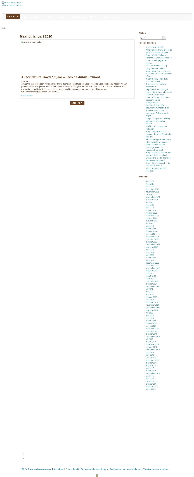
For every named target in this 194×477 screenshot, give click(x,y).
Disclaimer (59, 469)
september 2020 (153, 307)
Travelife (49, 426)
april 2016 (150, 378)
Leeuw (80, 421)
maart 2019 (151, 341)
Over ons (117, 17)
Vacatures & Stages (139, 439)
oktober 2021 (151, 284)
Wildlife (48, 17)
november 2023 (152, 239)
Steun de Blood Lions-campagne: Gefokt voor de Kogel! (157, 113)
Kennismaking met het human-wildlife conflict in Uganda (159, 140)
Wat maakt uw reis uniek (138, 419)
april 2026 (150, 186)
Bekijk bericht (27, 95)
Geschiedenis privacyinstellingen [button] (125, 469)
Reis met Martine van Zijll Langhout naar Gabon (156, 67)
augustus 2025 (152, 199)
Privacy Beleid (72, 469)
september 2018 (153, 349)
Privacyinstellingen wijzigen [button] (94, 469)
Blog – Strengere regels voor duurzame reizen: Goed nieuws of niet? (159, 73)
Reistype (62, 17)
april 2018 (150, 355)
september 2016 (153, 373)
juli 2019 (149, 339)
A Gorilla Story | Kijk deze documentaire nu (157, 80)
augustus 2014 (152, 386)
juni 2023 (150, 249)
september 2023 (153, 244)
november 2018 (152, 344)
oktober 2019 (151, 334)
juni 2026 (150, 181)
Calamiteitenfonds (53, 423)
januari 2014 (151, 389)
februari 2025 (151, 213)
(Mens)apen (83, 423)
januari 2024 (151, 234)
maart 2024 (151, 228)
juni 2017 (150, 368)
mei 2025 (150, 205)
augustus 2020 (152, 310)
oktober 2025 (151, 194)
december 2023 (152, 236)
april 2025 (150, 207)
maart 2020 (151, 320)
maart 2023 (151, 257)
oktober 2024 (151, 218)
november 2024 (152, 215)
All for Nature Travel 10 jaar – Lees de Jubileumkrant (60, 77)
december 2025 (152, 189)
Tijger (80, 418)
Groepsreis (108, 426)
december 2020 (152, 302)
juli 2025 (149, 202)
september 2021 (153, 286)
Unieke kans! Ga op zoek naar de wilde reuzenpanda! (158, 159)
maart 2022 (151, 276)
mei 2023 (150, 252)
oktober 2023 (151, 242)
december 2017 (152, 360)
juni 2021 (150, 291)
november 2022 (152, 265)
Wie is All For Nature (139, 423)
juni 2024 (150, 226)
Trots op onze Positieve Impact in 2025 (156, 85)
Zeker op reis (136, 437)
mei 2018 (150, 352)
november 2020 (152, 305)
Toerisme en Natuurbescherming (139, 433)
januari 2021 (151, 299)
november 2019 (152, 331)
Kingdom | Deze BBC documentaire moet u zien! (157, 106)
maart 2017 (151, 370)
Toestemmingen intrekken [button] (156, 469)
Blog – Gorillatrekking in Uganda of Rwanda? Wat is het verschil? (159, 134)
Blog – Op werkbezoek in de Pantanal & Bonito (158, 164)
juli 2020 (149, 313)
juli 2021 (149, 289)
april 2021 (150, 294)
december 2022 (152, 263)
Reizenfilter (12, 16)
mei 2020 (150, 318)
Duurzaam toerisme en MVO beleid (139, 427)
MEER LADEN (77, 103)
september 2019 (153, 336)
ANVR (48, 418)
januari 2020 (151, 326)
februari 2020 (151, 323)
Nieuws (93, 17)
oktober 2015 (151, 381)
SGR (48, 421)
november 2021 (152, 281)
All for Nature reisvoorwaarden (36, 469)
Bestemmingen (31, 17)
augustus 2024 (152, 220)
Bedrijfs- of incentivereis (109, 419)
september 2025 (153, 197)
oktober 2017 (151, 363)
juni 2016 (150, 376)
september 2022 (153, 268)
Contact (105, 17)
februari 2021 (151, 297)
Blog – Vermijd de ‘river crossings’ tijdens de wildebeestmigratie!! (155, 147)
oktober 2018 (151, 347)
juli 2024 (149, 223)
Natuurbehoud (79, 17)
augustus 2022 (152, 270)
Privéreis (108, 429)
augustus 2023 (152, 247)
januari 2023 (151, 260)
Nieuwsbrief (91, 398)
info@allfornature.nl (33, 426)
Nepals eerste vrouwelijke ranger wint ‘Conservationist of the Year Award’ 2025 (159, 92)
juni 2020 (150, 315)
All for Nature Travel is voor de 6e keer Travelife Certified (159, 51)
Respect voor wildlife (155, 47)
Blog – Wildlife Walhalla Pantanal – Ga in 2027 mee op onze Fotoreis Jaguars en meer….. (159, 59)
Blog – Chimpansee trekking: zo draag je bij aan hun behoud (158, 121)
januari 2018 (151, 357)
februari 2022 (151, 278)
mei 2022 (150, 273)
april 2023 (150, 255)
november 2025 (152, 192)
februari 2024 (151, 231)
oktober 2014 (151, 384)
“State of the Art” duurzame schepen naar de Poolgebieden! (157, 100)
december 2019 (152, 328)
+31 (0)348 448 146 (32, 419)
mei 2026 (150, 184)
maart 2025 (151, 210)
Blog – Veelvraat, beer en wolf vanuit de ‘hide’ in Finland (159, 153)
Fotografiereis (110, 423)
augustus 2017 (152, 365)
